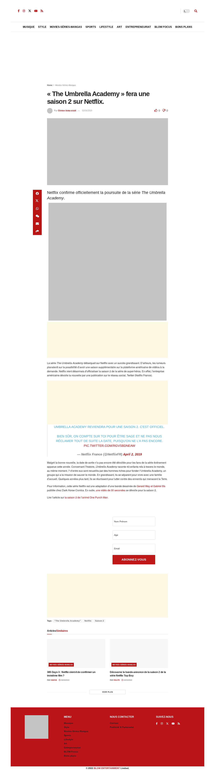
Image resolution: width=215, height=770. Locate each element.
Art (119, 27)
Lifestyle (106, 27)
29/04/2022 (64, 680)
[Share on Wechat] (37, 216)
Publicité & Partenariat (122, 727)
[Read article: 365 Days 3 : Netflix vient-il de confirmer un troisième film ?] (76, 653)
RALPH (117, 680)
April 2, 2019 (132, 454)
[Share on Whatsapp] (37, 208)
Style (42, 27)
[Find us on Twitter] (29, 11)
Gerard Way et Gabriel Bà (151, 486)
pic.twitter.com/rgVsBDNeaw (109, 445)
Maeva (54, 680)
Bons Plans (183, 27)
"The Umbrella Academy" (67, 621)
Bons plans (70, 755)
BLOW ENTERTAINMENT (107, 768)
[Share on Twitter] (37, 201)
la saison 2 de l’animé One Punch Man (86, 497)
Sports (90, 27)
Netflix (88, 621)
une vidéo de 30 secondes (110, 490)
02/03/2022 (127, 680)
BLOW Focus (163, 27)
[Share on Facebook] (37, 193)
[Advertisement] (107, 58)
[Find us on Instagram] (24, 11)
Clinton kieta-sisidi (67, 110)
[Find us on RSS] (42, 11)
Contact (114, 723)
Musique (29, 27)
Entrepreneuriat (138, 27)
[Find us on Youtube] (35, 11)
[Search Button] (195, 11)
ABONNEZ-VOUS (134, 559)
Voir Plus (107, 692)
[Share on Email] (37, 223)
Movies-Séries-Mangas (66, 27)
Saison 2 (99, 621)
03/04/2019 (87, 110)
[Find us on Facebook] (19, 11)
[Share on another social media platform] (37, 231)
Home (49, 85)
